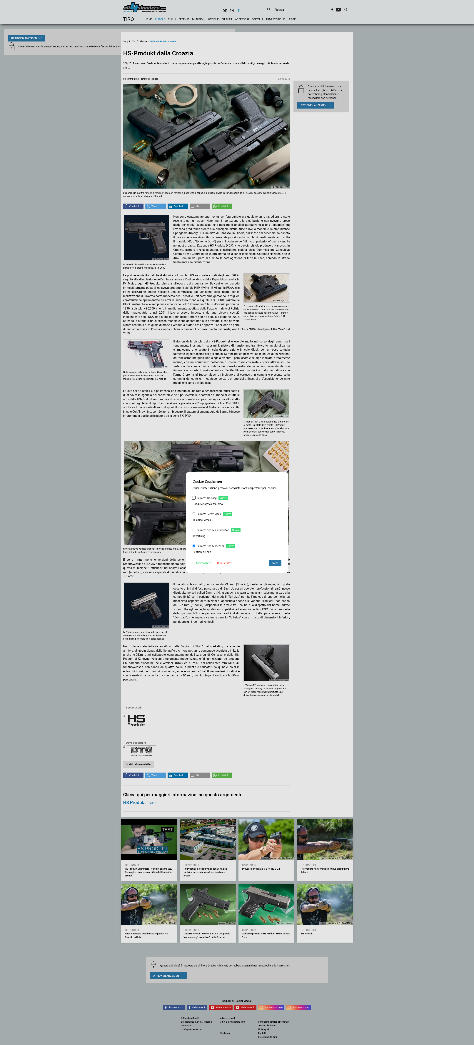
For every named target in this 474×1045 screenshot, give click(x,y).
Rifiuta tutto (224, 563)
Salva (275, 563)
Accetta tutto (203, 563)
